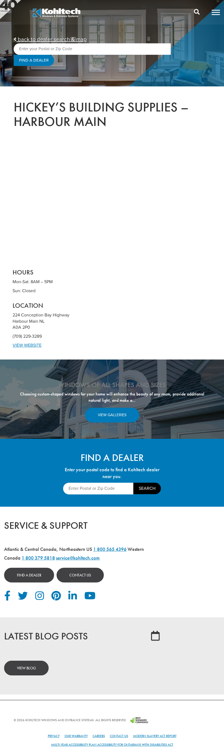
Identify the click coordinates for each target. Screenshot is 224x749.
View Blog (26, 668)
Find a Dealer (29, 575)
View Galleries (112, 415)
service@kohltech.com (78, 558)
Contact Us (80, 575)
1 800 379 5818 (38, 558)
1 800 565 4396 (109, 549)
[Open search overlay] (196, 12)
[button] (216, 12)
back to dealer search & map (51, 39)
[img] (56, 16)
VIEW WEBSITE (27, 345)
